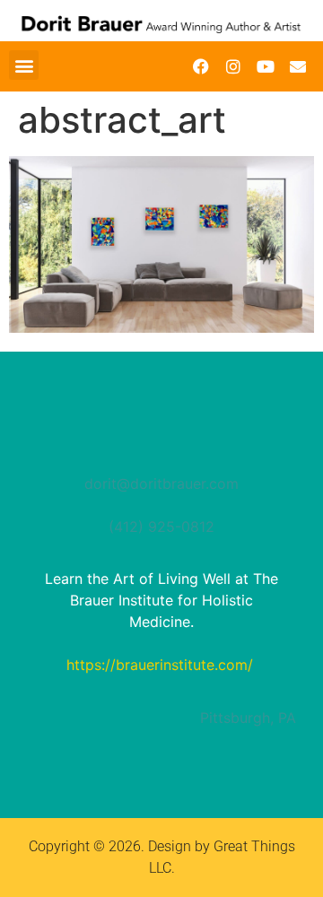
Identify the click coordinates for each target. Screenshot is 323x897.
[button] (24, 65)
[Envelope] (298, 66)
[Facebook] (201, 66)
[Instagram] (233, 66)
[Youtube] (265, 66)
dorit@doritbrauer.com (161, 483)
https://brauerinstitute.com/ (159, 665)
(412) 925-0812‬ (161, 527)
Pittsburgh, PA (248, 718)
